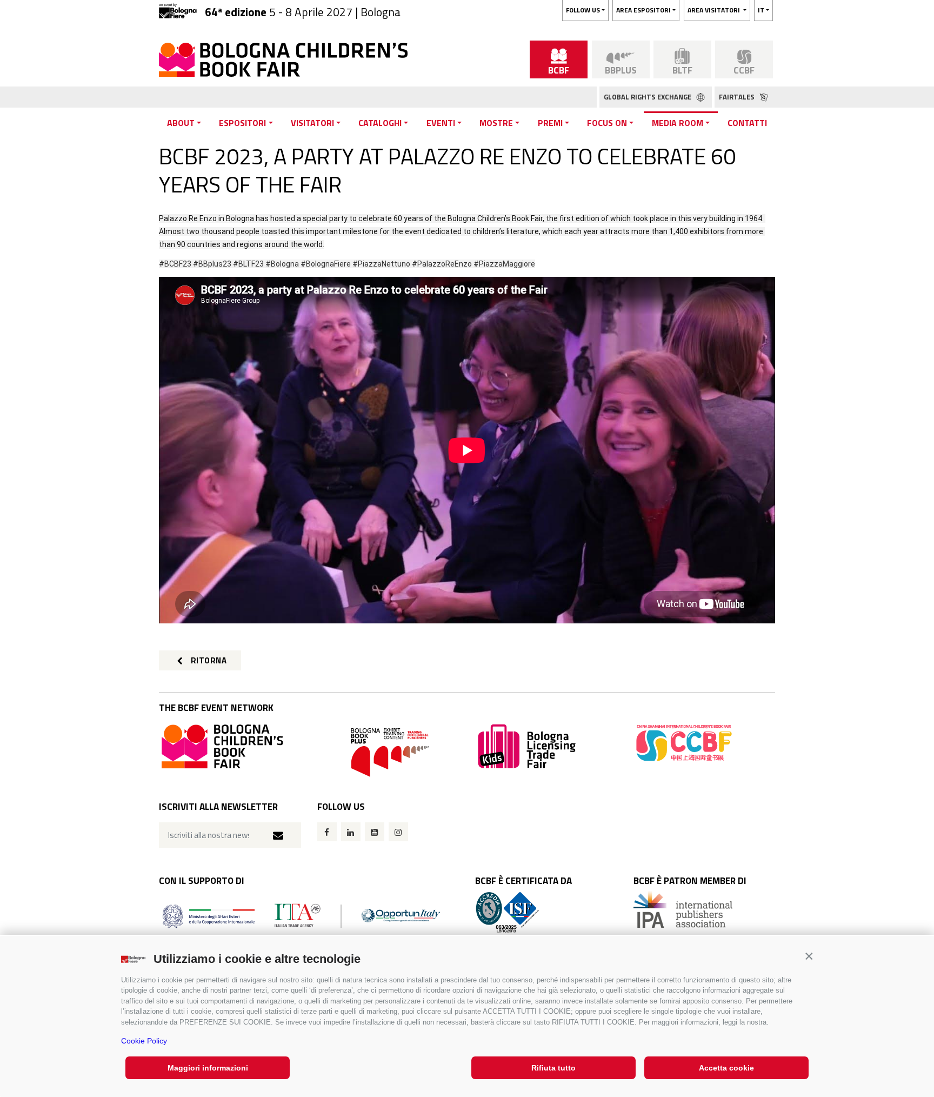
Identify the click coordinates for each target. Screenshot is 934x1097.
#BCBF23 (175, 264)
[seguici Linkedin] (351, 831)
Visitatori (312, 122)
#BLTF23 (248, 264)
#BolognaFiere (326, 264)
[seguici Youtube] (374, 831)
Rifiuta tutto (553, 1067)
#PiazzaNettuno (381, 264)
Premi (550, 122)
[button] (809, 956)
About (181, 122)
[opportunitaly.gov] (301, 915)
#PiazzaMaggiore (504, 264)
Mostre (496, 122)
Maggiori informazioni (208, 1067)
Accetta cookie (726, 1067)
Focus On (607, 122)
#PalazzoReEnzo (442, 264)
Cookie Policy (144, 1040)
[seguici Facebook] (327, 831)
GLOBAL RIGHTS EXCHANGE (648, 96)
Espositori (242, 122)
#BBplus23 (212, 264)
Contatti (747, 122)
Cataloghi (380, 122)
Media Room (677, 122)
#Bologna (282, 264)
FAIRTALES (737, 96)
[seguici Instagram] (398, 831)
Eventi (440, 122)
